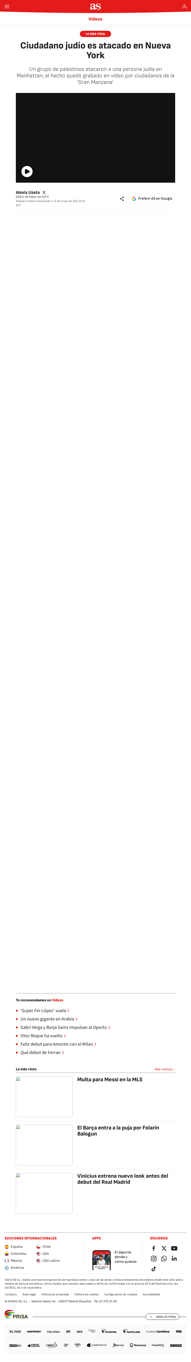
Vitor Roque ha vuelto (41, 1036)
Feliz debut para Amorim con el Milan (56, 1044)
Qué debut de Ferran (40, 1052)
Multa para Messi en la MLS (110, 1079)
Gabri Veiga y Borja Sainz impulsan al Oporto (63, 1027)
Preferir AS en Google (155, 198)
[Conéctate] (184, 6)
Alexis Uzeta (28, 192)
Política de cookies (87, 1294)
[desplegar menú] (7, 6)
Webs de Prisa (166, 1316)
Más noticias (163, 1069)
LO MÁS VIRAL (95, 34)
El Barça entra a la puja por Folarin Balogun (118, 1130)
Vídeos (95, 19)
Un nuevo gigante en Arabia (47, 1019)
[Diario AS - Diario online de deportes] (95, 6)
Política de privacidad (55, 1294)
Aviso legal (29, 1294)
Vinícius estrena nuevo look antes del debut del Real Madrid (122, 1179)
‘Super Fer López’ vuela (43, 1010)
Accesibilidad (151, 1294)
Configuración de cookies (120, 1294)
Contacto (11, 1294)
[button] (122, 198)
